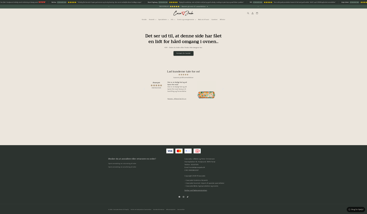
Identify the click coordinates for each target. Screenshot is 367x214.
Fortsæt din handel (183, 53)
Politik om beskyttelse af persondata (141, 209)
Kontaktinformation (158, 209)
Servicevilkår (181, 209)
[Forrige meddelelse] (109, 6)
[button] (152, 19)
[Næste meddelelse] (258, 6)
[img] (183, 74)
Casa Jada (116, 209)
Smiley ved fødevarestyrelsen (195, 190)
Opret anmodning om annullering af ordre (122, 167)
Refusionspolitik (170, 209)
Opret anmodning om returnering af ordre (122, 163)
